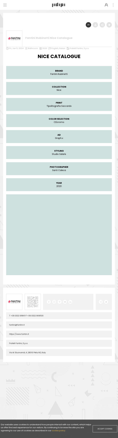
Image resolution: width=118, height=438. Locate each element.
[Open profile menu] (106, 4)
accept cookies (105, 429)
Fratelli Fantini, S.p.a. (79, 48)
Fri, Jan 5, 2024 (16, 48)
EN (88, 25)
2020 (44, 48)
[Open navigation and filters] (5, 5)
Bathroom (33, 48)
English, (55, 48)
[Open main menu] (113, 5)
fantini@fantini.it (17, 325)
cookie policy (58, 430)
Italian (62, 48)
